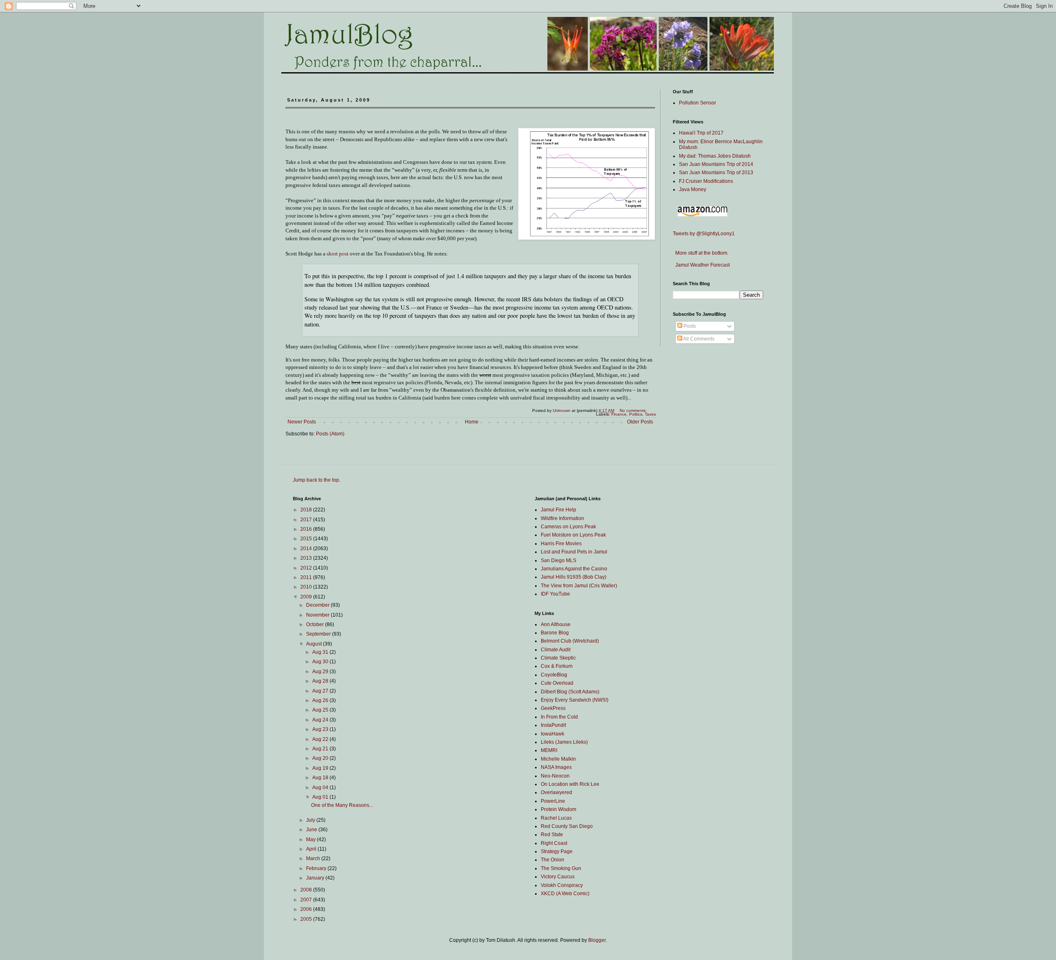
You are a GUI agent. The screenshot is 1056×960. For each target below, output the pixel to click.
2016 (306, 529)
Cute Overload (557, 683)
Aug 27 (321, 691)
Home (471, 422)
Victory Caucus (558, 877)
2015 (306, 538)
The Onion (552, 860)
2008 (306, 890)
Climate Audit (555, 650)
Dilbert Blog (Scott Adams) (570, 692)
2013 (306, 558)
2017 (306, 520)
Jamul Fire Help (558, 510)
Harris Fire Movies (561, 543)
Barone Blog (555, 633)
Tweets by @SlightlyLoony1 (704, 233)
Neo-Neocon (555, 776)
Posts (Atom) (330, 434)
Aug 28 (321, 681)
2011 (306, 577)
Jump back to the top (316, 480)
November (318, 615)
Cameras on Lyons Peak (568, 527)
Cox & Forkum (557, 666)
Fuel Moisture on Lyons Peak (573, 535)
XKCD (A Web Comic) (565, 893)
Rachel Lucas (556, 818)
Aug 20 (321, 758)
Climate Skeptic (558, 658)
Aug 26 (321, 700)
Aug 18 (321, 777)
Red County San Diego (567, 826)
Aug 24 (321, 720)
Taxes (650, 414)
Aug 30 (321, 661)
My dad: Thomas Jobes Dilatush (715, 156)
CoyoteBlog (554, 675)
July (311, 820)
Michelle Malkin (558, 759)
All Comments (698, 339)
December (318, 605)
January (315, 878)
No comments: (634, 410)
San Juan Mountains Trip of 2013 (716, 172)
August (314, 644)
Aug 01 (321, 797)
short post (338, 254)
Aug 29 (321, 671)
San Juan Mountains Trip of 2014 (716, 164)
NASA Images (556, 767)
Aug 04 (321, 787)
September (319, 634)
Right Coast (554, 843)
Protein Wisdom (558, 809)
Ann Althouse (555, 624)
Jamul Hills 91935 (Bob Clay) (573, 577)
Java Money (692, 189)
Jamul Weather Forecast (701, 265)
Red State (552, 834)
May (311, 839)
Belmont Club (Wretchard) (570, 641)
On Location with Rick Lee (570, 784)
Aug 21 (321, 749)
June (312, 829)
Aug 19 (321, 768)
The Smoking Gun (561, 868)
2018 (306, 510)
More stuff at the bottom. (700, 253)
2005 (306, 919)
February (317, 868)
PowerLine (553, 801)
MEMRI (549, 750)
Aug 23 (321, 729)
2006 (306, 909)
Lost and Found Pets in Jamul (574, 552)
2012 (306, 568)
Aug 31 (321, 652)
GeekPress (553, 708)
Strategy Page (557, 851)
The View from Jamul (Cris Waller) (579, 586)
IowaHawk (552, 734)
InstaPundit (553, 725)
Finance (619, 414)
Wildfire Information (562, 518)
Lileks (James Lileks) (564, 742)
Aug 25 (321, 710)
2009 (306, 597)
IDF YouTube (555, 594)
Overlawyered (556, 792)
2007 (306, 900)
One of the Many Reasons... (342, 805)
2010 (306, 587)
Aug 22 (321, 739)
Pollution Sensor (697, 103)
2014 (306, 548)
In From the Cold (559, 717)
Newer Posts (302, 422)
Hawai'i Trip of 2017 (701, 133)
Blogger (597, 940)
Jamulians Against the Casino (574, 569)
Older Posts (640, 422)
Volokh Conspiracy (562, 885)
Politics (635, 414)
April (312, 849)
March (313, 858)
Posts (689, 326)
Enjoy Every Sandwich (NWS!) (574, 700)
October (315, 624)
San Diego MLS (558, 560)
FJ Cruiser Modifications (706, 181)
